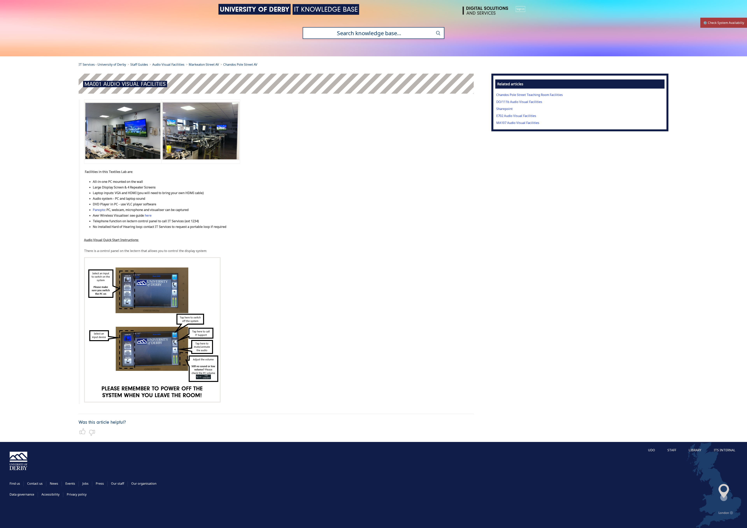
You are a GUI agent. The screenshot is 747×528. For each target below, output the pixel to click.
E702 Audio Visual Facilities (516, 116)
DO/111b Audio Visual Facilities (519, 102)
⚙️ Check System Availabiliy (723, 23)
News (54, 483)
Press (100, 483)
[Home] (486, 12)
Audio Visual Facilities (168, 64)
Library (695, 450)
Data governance (22, 494)
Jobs (85, 483)
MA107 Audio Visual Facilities (517, 123)
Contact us (35, 483)
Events (70, 483)
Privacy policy (77, 494)
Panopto (99, 210)
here (148, 215)
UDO (651, 450)
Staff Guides (139, 64)
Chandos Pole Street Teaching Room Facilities (529, 95)
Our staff (117, 483)
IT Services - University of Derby (102, 64)
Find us (15, 483)
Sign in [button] (520, 9)
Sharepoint (504, 109)
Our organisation (143, 483)
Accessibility (50, 494)
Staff (671, 450)
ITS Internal (724, 450)
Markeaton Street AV (204, 64)
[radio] (83, 431)
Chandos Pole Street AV (240, 64)
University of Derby (254, 9)
